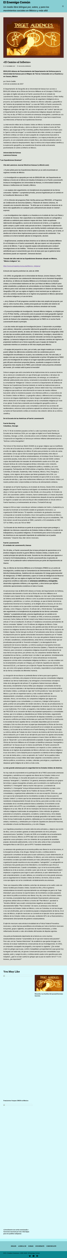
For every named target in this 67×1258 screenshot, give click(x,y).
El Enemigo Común (16, 2)
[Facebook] (37, 1256)
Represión (28, 66)
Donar (30, 1246)
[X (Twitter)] (33, 1256)
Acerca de (22, 1246)
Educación (22, 66)
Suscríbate (39, 1246)
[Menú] (63, 6)
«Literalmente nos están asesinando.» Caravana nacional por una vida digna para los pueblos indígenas (16, 1231)
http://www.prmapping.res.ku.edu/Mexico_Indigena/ (21, 266)
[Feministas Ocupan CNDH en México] (17, 1036)
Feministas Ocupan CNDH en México (15, 1100)
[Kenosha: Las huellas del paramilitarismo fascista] (49, 983)
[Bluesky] (30, 1256)
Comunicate (51, 1246)
